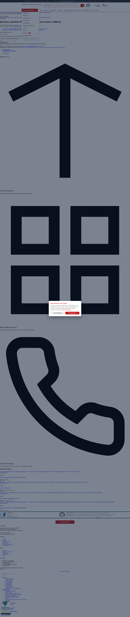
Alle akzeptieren (72, 313)
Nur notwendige (57, 313)
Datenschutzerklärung (67, 309)
